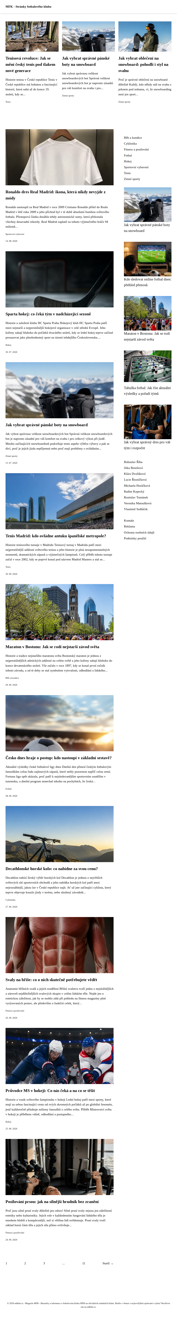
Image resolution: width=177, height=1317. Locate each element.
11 (83, 1263)
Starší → (108, 1263)
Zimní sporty (68, 95)
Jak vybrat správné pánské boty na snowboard (47, 425)
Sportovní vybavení (15, 234)
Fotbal (9, 789)
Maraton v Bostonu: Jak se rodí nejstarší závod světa (52, 647)
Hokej (8, 345)
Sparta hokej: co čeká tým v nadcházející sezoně (48, 314)
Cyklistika (10, 900)
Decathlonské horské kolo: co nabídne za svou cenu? (52, 868)
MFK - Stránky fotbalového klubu (28, 6)
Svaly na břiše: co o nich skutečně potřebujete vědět (51, 979)
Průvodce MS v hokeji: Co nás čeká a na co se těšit (50, 1090)
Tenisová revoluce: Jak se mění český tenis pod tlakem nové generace (30, 64)
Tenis (8, 102)
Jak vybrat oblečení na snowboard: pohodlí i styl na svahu (143, 64)
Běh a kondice (12, 678)
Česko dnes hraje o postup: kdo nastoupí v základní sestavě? (59, 758)
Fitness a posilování (15, 1011)
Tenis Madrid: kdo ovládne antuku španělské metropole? (56, 536)
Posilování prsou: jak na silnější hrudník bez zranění (52, 1201)
